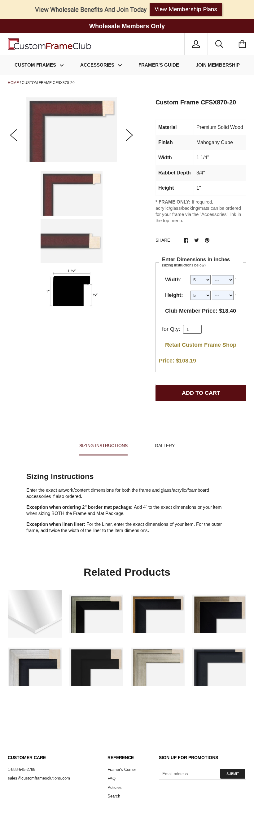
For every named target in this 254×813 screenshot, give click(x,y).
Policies (114, 787)
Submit (232, 774)
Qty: (175, 329)
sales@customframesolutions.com (39, 778)
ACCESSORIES (98, 65)
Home (13, 83)
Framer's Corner (121, 769)
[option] (71, 129)
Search (113, 796)
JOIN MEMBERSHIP (218, 65)
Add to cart (201, 393)
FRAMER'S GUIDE (158, 65)
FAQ (111, 778)
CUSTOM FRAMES (36, 65)
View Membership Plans (186, 9)
